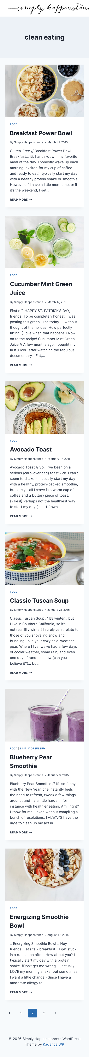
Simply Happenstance (28, 142)
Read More (21, 199)
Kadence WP (53, 1044)
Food (13, 124)
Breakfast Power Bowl (41, 133)
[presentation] (44, 91)
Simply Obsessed (32, 748)
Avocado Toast (31, 449)
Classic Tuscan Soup (39, 600)
